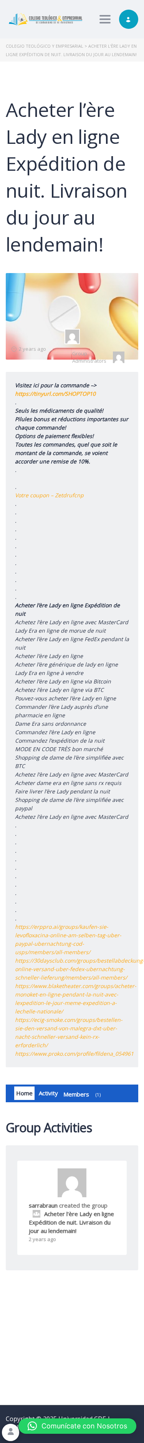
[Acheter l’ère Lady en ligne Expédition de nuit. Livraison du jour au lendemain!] (72, 336)
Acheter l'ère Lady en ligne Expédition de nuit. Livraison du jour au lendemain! (71, 1222)
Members (81, 1094)
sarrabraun (43, 1205)
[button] (77, 1426)
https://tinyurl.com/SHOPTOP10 (55, 393)
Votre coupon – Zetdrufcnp (49, 495)
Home (24, 1093)
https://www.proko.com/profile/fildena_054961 (74, 1053)
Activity (48, 1093)
